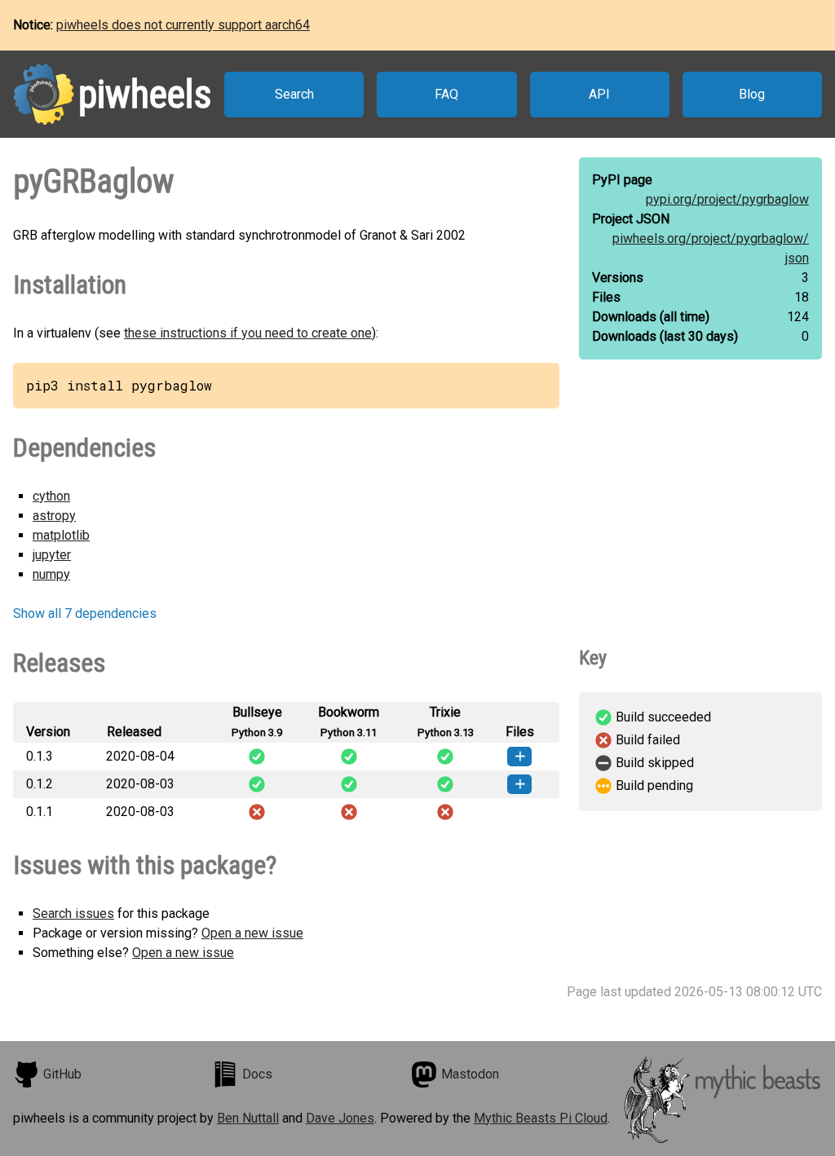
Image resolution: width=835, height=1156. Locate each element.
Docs (257, 1074)
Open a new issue (252, 933)
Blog (752, 94)
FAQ (446, 94)
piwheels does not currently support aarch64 (183, 25)
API (599, 94)
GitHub (62, 1074)
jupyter (52, 555)
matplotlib (61, 535)
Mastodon (470, 1074)
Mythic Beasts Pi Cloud (540, 1118)
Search (294, 94)
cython (51, 496)
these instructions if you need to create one (248, 333)
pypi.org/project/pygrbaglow (727, 199)
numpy (51, 574)
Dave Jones (340, 1118)
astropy (54, 515)
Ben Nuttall (248, 1118)
